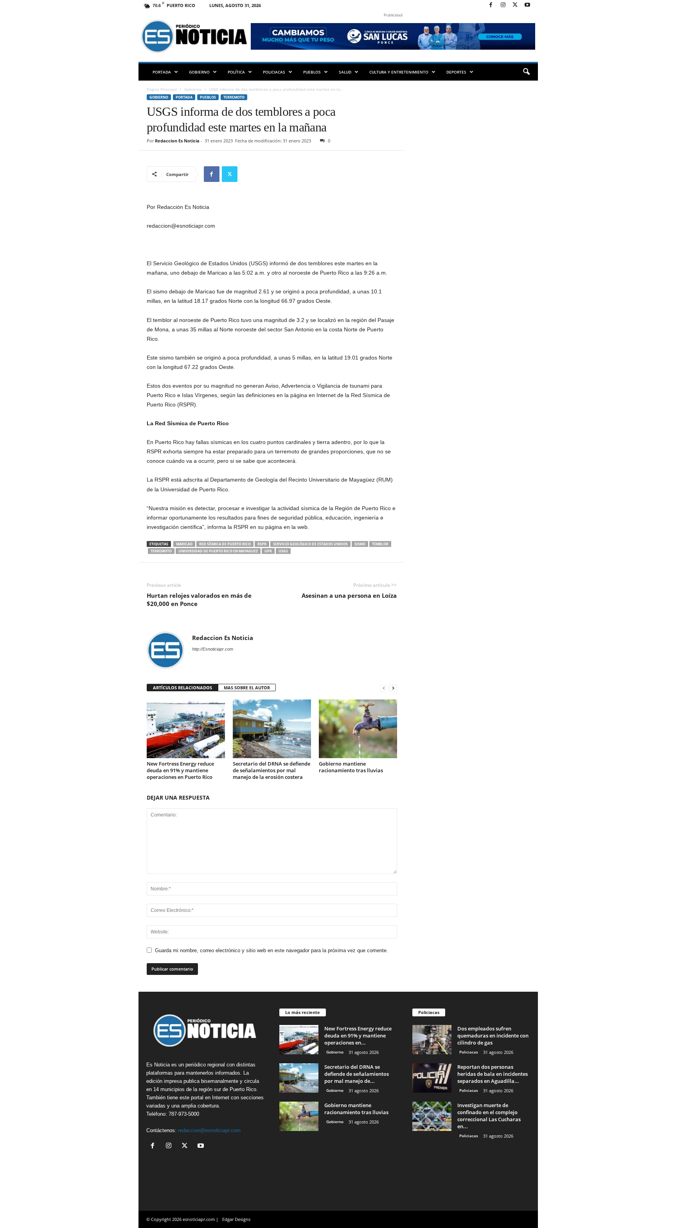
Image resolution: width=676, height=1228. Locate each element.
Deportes (456, 72)
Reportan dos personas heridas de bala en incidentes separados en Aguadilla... (492, 1073)
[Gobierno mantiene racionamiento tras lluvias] (358, 728)
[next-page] (393, 688)
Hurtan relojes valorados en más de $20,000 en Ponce (199, 600)
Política (236, 72)
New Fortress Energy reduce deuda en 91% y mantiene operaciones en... (358, 1035)
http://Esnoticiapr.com (212, 649)
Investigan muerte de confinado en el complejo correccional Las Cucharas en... (489, 1116)
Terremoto (234, 97)
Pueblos (312, 72)
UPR (268, 551)
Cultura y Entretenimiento (398, 72)
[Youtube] (527, 5)
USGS (283, 551)
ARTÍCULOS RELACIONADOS (182, 687)
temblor (380, 544)
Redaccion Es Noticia (177, 141)
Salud (345, 72)
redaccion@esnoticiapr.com (209, 1130)
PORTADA (162, 72)
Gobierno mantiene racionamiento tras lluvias (351, 767)
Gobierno (199, 72)
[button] (526, 72)
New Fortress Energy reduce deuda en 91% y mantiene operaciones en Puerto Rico (180, 770)
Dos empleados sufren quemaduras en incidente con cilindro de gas (493, 1035)
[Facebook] (491, 5)
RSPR (261, 544)
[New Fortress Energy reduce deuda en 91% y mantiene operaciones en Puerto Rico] (186, 728)
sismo (359, 544)
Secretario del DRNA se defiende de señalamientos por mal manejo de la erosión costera (271, 770)
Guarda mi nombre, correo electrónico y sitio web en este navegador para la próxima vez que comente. (271, 950)
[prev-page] (384, 688)
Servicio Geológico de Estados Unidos (310, 544)
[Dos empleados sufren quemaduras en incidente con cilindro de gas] (431, 1039)
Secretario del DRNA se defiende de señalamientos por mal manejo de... (356, 1073)
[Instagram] (503, 5)
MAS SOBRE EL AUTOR (247, 687)
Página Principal (162, 89)
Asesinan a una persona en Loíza (349, 595)
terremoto (161, 551)
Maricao (184, 544)
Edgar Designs (236, 1219)
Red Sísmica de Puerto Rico (225, 544)
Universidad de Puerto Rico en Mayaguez (218, 551)
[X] (515, 5)
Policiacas (274, 72)
